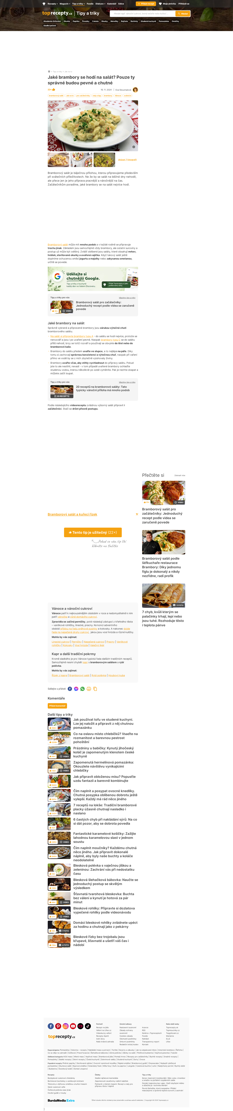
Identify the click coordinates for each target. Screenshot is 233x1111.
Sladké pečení (50, 25)
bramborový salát (56, 96)
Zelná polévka (115, 1053)
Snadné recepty (170, 1057)
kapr (85, 662)
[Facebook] (51, 1026)
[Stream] (80, 1026)
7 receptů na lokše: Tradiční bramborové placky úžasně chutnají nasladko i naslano (105, 809)
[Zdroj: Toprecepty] (58, 160)
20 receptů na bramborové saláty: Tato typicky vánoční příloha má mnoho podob (103, 388)
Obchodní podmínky (128, 1039)
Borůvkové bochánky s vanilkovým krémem (66, 1081)
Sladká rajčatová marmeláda (106, 1078)
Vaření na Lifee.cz (103, 1030)
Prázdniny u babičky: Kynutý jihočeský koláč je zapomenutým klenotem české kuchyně (103, 752)
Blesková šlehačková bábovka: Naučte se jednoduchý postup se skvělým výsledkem (105, 884)
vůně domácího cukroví (83, 616)
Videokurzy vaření (103, 1033)
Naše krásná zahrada (105, 1042)
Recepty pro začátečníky (137, 1057)
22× (50, 89)
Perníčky (77, 641)
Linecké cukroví (61, 641)
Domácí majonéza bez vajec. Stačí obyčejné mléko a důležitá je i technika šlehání (163, 1084)
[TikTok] (88, 1026)
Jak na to (68, 71)
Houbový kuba (116, 675)
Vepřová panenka (162, 1053)
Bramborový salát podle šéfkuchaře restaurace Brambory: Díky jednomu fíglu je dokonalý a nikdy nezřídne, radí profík (161, 567)
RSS (143, 1030)
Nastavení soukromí (128, 1027)
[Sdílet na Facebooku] (70, 689)
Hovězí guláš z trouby (57, 1093)
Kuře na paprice (119, 1066)
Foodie (145, 1036)
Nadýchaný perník (165, 1066)
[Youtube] (73, 1026)
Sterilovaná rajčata (84, 1063)
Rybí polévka (99, 675)
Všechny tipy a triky (127, 298)
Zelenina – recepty (79, 1050)
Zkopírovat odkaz (95, 689)
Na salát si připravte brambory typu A (71, 336)
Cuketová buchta (143, 1066)
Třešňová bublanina (145, 1053)
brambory (108, 96)
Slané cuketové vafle (56, 1087)
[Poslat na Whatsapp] (82, 689)
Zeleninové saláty (108, 1059)
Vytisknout (89, 689)
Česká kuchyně (92, 1059)
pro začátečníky (83, 96)
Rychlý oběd (180, 1066)
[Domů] (49, 71)
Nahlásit (145, 1039)
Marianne (170, 1036)
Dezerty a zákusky (126, 1050)
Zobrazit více (179, 475)
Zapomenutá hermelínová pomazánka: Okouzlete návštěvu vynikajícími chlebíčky (103, 766)
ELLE (168, 1039)
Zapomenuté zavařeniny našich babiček (111, 1081)
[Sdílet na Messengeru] (76, 689)
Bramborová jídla (106, 1057)
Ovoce (142, 1059)
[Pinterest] (58, 1026)
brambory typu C (110, 339)
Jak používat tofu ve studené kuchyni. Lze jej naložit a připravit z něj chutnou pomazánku (103, 724)
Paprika (76, 21)
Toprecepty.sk (172, 1027)
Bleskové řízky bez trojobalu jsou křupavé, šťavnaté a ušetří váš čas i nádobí (101, 941)
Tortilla (114, 1050)
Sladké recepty (65, 1059)
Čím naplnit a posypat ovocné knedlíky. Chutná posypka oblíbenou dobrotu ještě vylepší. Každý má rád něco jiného (105, 795)
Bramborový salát (58, 244)
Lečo (154, 1066)
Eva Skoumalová (123, 90)
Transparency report (150, 1042)
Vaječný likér (97, 645)
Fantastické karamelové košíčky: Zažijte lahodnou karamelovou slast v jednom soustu (104, 838)
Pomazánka (164, 21)
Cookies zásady (126, 1036)
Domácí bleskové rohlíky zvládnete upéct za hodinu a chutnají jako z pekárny (105, 925)
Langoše (131, 1066)
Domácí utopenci (81, 1069)
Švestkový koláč (65, 1069)
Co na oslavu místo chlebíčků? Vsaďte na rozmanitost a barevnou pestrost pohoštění (105, 738)
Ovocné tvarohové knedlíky (105, 1063)
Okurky (104, 21)
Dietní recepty (79, 1059)
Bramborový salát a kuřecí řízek (72, 514)
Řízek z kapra (59, 675)
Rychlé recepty (156, 1057)
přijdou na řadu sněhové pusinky (78, 628)
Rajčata (124, 21)
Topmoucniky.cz (173, 1030)
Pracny (110, 641)
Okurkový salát (65, 1066)
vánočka (62, 616)
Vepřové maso (91, 1057)
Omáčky (175, 21)
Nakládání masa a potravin (99, 1050)
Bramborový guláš (139, 1063)
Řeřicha (179, 1050)
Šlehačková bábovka (99, 1053)
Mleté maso (79, 1057)
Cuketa (95, 21)
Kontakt (145, 1044)
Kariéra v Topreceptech (152, 1033)
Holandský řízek (94, 1066)
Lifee (168, 1042)
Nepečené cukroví (94, 641)
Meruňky (114, 21)
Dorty (135, 1059)
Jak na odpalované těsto (146, 1050)
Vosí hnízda (81, 645)
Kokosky (68, 645)
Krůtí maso (68, 1057)
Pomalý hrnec (120, 1057)
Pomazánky (64, 1050)
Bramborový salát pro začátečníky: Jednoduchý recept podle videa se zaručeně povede (105, 306)
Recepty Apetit (102, 1036)
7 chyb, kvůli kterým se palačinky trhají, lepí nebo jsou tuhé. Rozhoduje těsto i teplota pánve (163, 618)
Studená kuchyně (148, 21)
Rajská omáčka (124, 1063)
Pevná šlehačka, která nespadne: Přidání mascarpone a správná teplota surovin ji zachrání (162, 1089)
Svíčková (72, 1053)
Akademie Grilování (52, 21)
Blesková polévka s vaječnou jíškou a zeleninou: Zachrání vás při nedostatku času (103, 870)
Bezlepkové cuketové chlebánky (61, 1078)
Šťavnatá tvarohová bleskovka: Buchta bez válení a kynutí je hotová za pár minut (103, 898)
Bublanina (53, 1069)
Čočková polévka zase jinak (59, 1090)
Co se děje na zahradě (57, 1053)
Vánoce (118, 96)
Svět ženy (100, 1039)
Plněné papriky (69, 1063)
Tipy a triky (87, 13)
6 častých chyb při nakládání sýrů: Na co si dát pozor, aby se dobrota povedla (105, 821)
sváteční (127, 96)
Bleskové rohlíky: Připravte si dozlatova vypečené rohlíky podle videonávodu (104, 910)
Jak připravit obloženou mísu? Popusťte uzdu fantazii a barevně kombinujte (104, 779)
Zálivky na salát (129, 1053)
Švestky (85, 21)
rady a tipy (97, 96)
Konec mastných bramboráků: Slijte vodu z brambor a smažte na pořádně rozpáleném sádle (163, 1079)
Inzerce (145, 1027)
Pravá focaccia (83, 1053)
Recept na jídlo (102, 1027)
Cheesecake (153, 1063)
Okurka (67, 21)
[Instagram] (66, 1026)
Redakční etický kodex (129, 1044)
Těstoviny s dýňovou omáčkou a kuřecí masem (67, 1084)
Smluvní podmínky (127, 1042)
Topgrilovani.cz (172, 1033)
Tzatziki (174, 1053)
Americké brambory (166, 1050)
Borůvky (134, 21)
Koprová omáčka (79, 1066)
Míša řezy (107, 1066)
